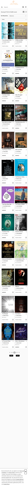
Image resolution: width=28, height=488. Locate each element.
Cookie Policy (6, 484)
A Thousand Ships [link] (6, 341)
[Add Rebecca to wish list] (26, 292)
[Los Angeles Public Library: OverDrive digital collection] (14, 3)
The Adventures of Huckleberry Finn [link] (20, 122)
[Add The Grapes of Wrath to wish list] (26, 210)
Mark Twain (19, 123)
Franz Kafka (19, 69)
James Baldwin (19, 233)
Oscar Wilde (5, 151)
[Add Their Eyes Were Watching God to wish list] (13, 210)
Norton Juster (19, 178)
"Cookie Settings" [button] (20, 479)
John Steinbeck (19, 41)
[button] (23, 12)
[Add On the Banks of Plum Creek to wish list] (26, 265)
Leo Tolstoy (19, 151)
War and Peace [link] (18, 149)
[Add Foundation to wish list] (26, 320)
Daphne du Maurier (20, 288)
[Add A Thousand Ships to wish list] (13, 347)
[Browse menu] (26, 7)
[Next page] (19, 352)
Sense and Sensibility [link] (7, 259)
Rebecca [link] (17, 286)
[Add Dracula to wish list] (13, 183)
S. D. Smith (5, 96)
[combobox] (11, 7)
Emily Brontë (5, 288)
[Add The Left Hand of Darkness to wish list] (13, 46)
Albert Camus (5, 315)
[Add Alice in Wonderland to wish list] (26, 347)
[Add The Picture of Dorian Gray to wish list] (13, 155)
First (11, 355)
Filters (3, 19)
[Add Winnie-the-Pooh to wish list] (13, 73)
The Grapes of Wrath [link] (20, 204)
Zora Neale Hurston (6, 206)
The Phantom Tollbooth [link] (20, 177)
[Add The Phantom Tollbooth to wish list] (26, 183)
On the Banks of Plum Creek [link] (20, 259)
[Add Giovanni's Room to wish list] (26, 238)
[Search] (2, 7)
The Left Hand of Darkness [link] (7, 40)
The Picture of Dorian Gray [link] (7, 149)
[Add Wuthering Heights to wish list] (13, 292)
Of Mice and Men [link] (19, 40)
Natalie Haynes (6, 342)
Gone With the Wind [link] (6, 122)
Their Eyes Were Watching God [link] (7, 204)
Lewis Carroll (19, 342)
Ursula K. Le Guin (6, 41)
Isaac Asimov (19, 315)
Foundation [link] (18, 313)
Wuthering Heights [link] (6, 286)
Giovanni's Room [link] (19, 231)
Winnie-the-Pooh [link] (6, 67)
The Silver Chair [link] (5, 231)
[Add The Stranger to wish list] (13, 320)
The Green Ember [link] (6, 95)
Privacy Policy (12, 472)
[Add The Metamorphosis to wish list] (26, 73)
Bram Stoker (5, 178)
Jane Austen (5, 260)
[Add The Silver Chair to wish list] (13, 238)
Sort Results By (4, 15)
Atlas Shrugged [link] (18, 95)
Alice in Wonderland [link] (19, 341)
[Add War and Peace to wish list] (26, 155)
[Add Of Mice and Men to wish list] (26, 46)
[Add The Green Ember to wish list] (13, 101)
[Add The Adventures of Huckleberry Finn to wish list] (26, 128)
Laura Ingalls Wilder (20, 260)
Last (18, 355)
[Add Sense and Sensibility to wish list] (13, 265)
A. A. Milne (5, 69)
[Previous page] (10, 352)
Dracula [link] (4, 177)
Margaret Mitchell (6, 123)
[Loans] (23, 7)
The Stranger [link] (5, 313)
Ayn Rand (18, 96)
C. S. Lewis (5, 233)
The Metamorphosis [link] (19, 67)
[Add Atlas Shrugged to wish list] (26, 101)
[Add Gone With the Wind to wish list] (13, 128)
